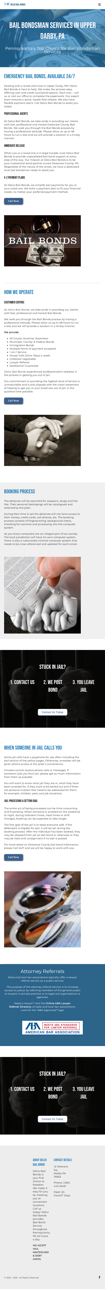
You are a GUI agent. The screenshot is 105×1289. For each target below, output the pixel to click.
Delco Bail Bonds (18, 309)
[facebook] (99, 1277)
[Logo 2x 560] (14, 3)
